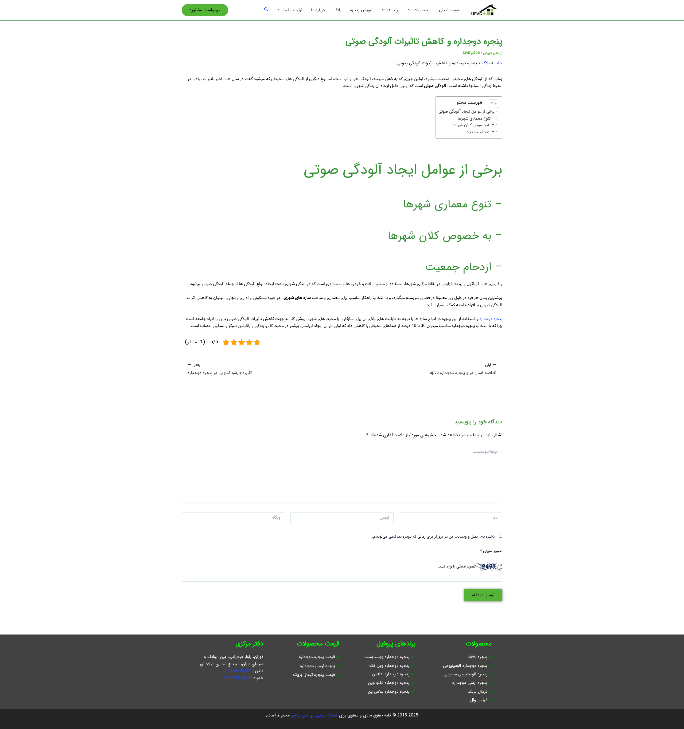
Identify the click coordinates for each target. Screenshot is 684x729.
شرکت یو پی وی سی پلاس (314, 715)
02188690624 (238, 671)
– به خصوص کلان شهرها (473, 125)
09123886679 (237, 678)
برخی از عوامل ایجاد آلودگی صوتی (466, 111)
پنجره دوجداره (490, 319)
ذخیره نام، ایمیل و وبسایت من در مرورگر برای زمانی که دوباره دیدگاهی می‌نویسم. (433, 536)
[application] (410, 10)
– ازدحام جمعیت (480, 132)
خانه (498, 63)
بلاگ (486, 63)
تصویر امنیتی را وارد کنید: (457, 566)
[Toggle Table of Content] (491, 103)
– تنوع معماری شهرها (476, 118)
